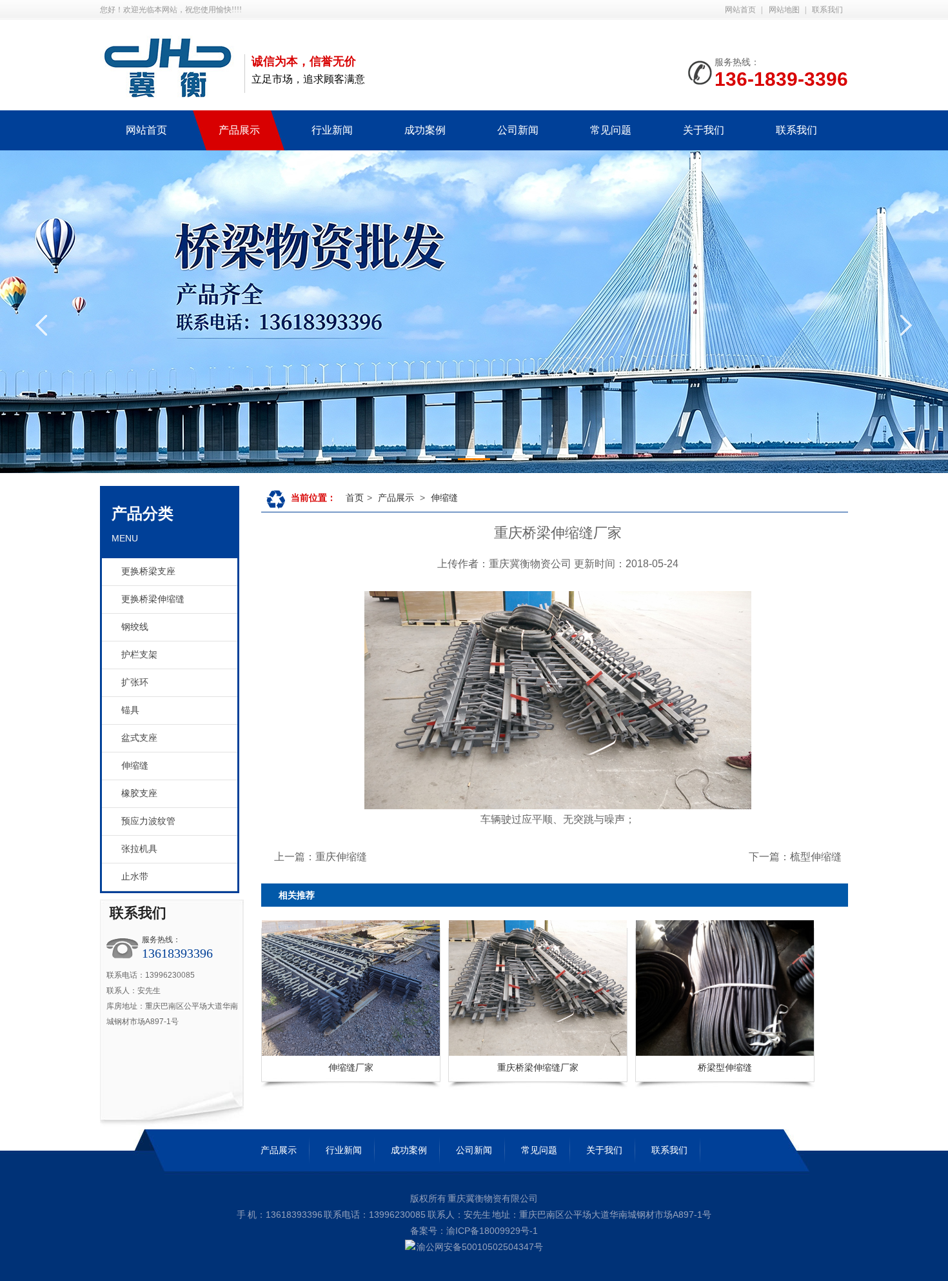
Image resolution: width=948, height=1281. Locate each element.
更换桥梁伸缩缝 (152, 599)
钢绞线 (134, 627)
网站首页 (740, 9)
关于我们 (604, 1150)
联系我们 (827, 9)
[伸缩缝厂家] (291, 988)
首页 (355, 497)
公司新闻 (474, 1150)
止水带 (134, 877)
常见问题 (539, 1150)
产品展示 (396, 497)
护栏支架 (139, 655)
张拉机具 (139, 849)
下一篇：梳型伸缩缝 (795, 856)
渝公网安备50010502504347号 (479, 1247)
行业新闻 (344, 1150)
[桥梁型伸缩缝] (665, 988)
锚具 (130, 710)
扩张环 (134, 682)
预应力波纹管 (148, 821)
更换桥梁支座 (148, 571)
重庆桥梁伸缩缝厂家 (537, 1067)
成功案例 (409, 1150)
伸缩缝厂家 (350, 1067)
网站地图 (784, 9)
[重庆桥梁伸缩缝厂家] (478, 988)
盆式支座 (139, 738)
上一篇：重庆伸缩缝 (320, 856)
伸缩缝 (134, 766)
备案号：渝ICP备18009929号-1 (474, 1231)
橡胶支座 (139, 793)
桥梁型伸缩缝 (725, 1067)
